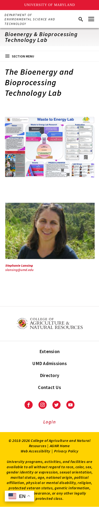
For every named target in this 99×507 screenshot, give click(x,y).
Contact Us (49, 387)
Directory (49, 375)
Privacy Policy (66, 451)
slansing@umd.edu (19, 270)
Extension (49, 351)
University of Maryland (49, 5)
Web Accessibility (35, 451)
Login (49, 422)
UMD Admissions (49, 363)
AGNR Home (60, 445)
